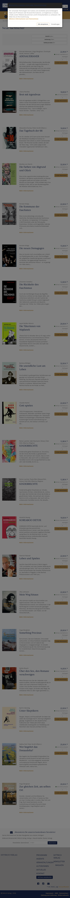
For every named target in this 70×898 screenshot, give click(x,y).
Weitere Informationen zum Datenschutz (23, 19)
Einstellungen (55, 24)
